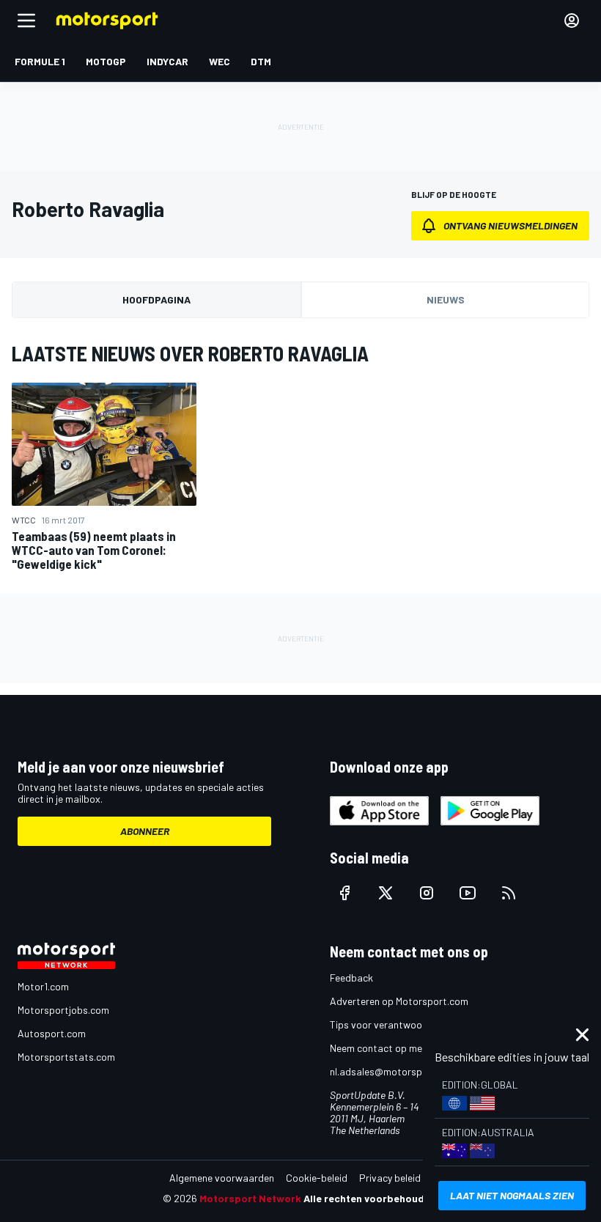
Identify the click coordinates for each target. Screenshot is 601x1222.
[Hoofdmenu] (26, 20)
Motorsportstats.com (66, 1056)
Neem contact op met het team (399, 1048)
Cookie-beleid (316, 1177)
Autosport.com (52, 1033)
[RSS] (508, 893)
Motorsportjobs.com (63, 1010)
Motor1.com (43, 986)
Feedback (351, 977)
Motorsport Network (250, 1198)
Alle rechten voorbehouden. (371, 1198)
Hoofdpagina (156, 299)
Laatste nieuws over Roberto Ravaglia (190, 353)
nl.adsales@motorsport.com (393, 1071)
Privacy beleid (390, 1177)
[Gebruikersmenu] (571, 20)
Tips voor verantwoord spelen (396, 1024)
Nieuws (446, 299)
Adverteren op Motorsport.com (399, 1001)
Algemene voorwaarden (221, 1177)
